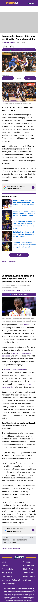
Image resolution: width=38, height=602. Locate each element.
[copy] (13, 46)
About (4, 562)
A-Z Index (27, 580)
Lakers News (11, 261)
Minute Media (11, 588)
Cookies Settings (8, 583)
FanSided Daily (7, 569)
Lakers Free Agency (14, 548)
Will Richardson (9, 42)
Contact (5, 565)
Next (30, 78)
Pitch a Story (28, 569)
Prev (8, 78)
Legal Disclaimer (29, 576)
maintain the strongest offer (15, 369)
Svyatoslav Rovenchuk (12, 291)
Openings (27, 562)
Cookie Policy (7, 576)
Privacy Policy (7, 573)
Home (4, 261)
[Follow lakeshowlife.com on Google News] (33, 187)
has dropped (28, 325)
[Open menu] (3, 3)
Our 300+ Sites (29, 565)
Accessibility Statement (11, 580)
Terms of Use (28, 573)
